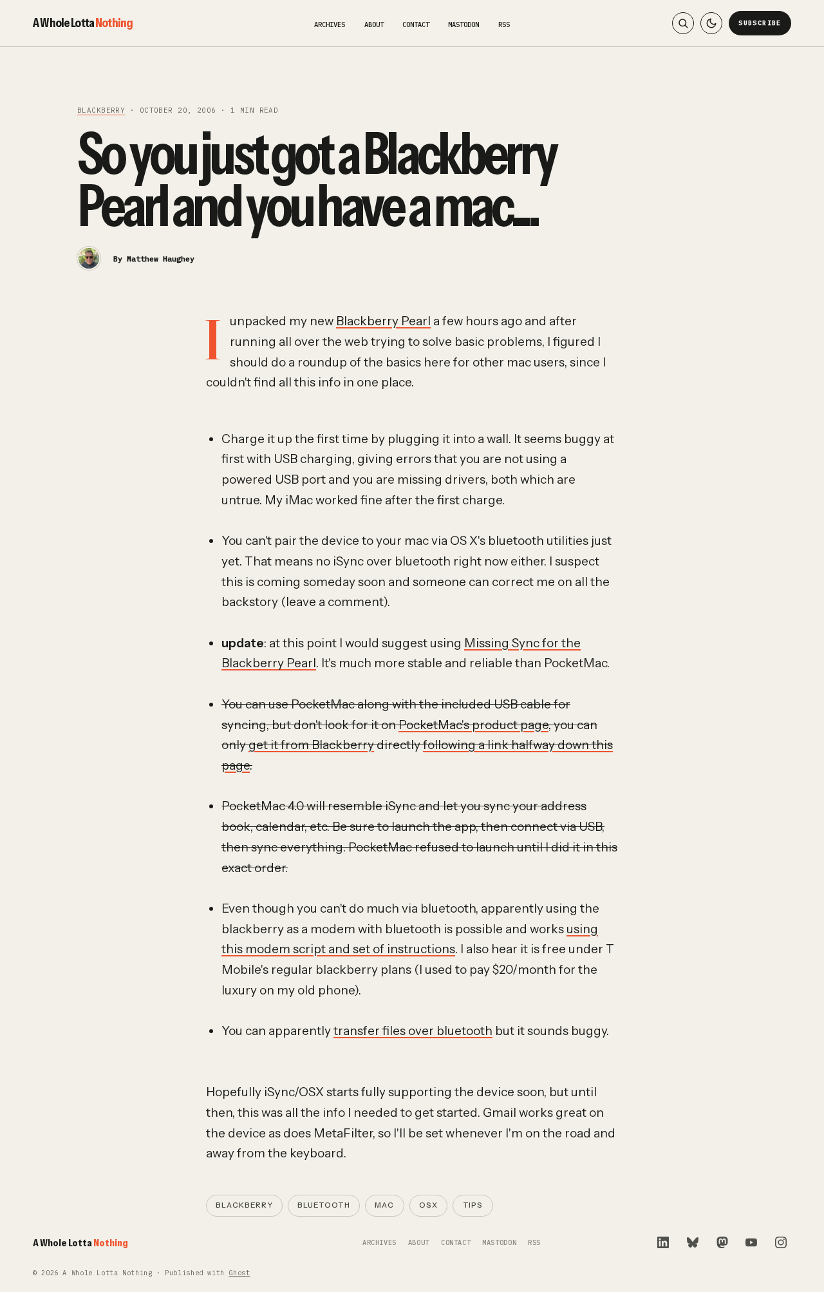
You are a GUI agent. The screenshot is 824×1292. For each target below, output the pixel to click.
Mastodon (463, 24)
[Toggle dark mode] (711, 23)
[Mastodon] (722, 1242)
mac (384, 1205)
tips (473, 1205)
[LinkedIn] (663, 1242)
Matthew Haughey (160, 258)
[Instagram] (781, 1242)
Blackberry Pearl (383, 321)
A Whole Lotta (83, 22)
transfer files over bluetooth (412, 1030)
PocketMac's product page (473, 724)
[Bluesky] (692, 1242)
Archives (329, 24)
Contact (415, 24)
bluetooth (323, 1205)
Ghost (239, 1273)
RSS (504, 24)
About (374, 24)
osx (428, 1205)
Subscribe (760, 23)
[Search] (683, 23)
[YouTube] (751, 1242)
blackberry (101, 110)
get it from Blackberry (311, 744)
